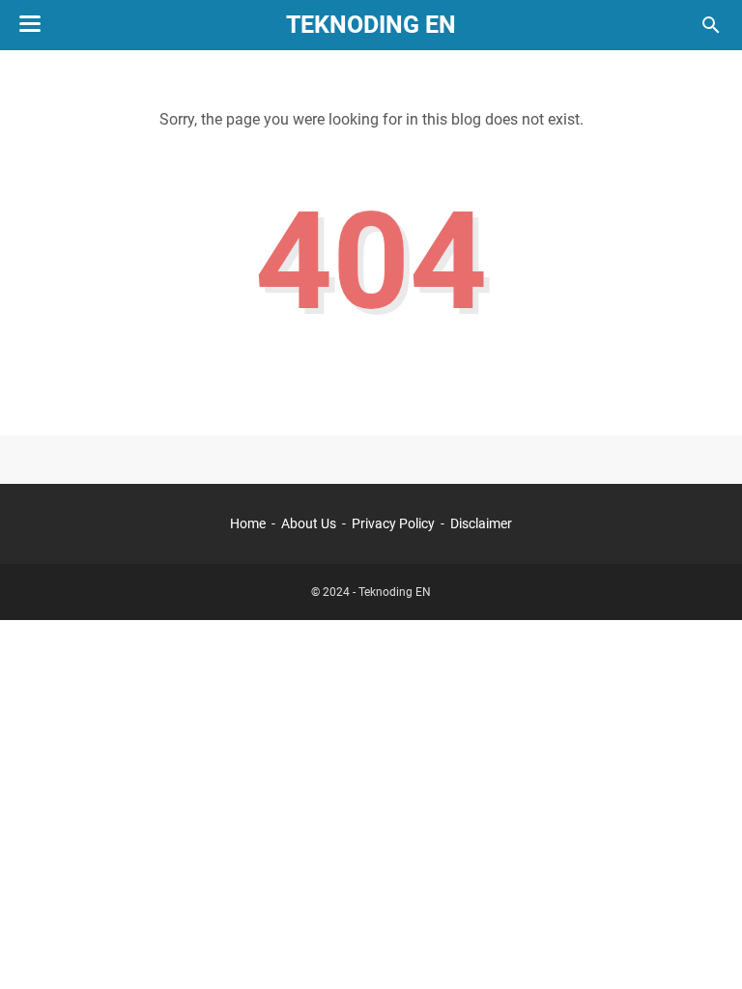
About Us (308, 523)
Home (248, 523)
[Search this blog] (711, 25)
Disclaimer (481, 523)
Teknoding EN (371, 25)
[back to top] (703, 945)
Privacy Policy (393, 523)
